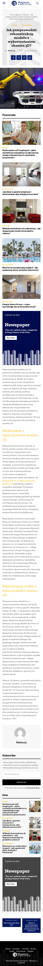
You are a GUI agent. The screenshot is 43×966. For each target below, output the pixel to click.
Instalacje (6, 225)
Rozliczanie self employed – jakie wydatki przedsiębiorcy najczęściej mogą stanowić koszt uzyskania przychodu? (20, 154)
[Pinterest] (24, 57)
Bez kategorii (7, 189)
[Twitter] (18, 57)
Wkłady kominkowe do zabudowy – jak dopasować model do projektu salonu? (21, 231)
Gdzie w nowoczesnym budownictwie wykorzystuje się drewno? (31, 927)
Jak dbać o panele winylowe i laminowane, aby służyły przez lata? (20, 193)
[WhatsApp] (29, 57)
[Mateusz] (21, 733)
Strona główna (16, 15)
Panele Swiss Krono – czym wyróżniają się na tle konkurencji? (19, 305)
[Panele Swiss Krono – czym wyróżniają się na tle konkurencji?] (21, 287)
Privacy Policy (32, 788)
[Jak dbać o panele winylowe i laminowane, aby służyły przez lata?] (21, 174)
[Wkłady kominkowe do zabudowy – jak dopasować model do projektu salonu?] (21, 211)
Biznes (26, 15)
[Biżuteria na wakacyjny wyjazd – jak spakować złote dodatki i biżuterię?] (21, 250)
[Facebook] (13, 57)
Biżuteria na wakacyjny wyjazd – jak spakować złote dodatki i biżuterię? (20, 268)
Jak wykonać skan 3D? (11, 924)
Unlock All (21, 782)
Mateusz (11, 51)
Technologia (26, 25)
